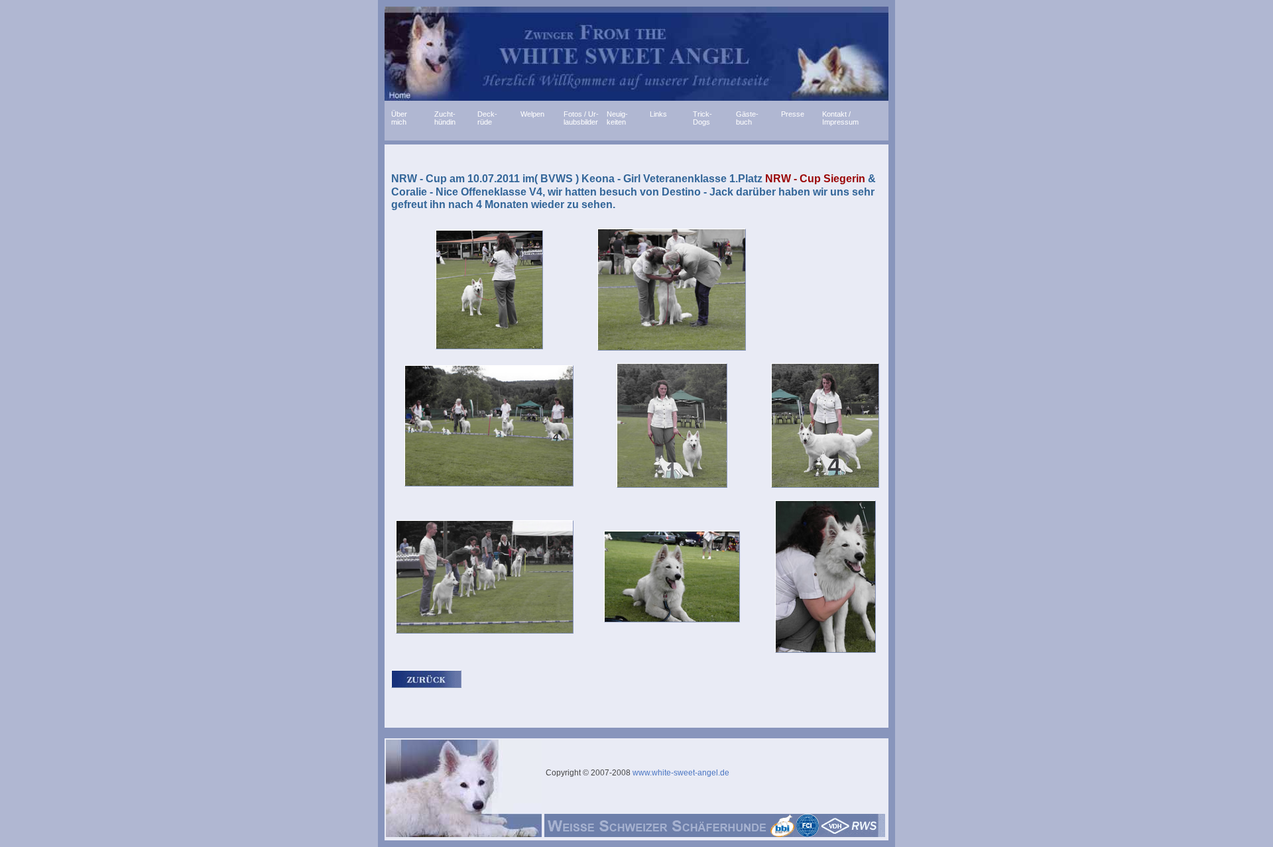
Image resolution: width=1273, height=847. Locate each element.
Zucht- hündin (444, 116)
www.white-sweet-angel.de (680, 772)
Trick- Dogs (702, 116)
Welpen (532, 114)
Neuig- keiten (617, 116)
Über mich (399, 116)
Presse (791, 114)
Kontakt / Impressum (840, 116)
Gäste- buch (747, 116)
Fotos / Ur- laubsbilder (581, 116)
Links (658, 114)
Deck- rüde (487, 116)
